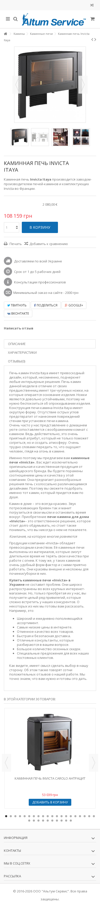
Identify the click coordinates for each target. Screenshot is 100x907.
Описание (17, 343)
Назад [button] (17, 85)
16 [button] (75, 816)
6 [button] (29, 816)
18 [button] (85, 816)
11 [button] (52, 816)
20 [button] (94, 816)
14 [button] (66, 816)
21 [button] (29, 821)
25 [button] (48, 821)
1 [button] (6, 816)
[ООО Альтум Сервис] (54, 19)
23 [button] (38, 821)
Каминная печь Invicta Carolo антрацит (50, 778)
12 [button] (57, 816)
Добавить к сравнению (48, 243)
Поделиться (46, 305)
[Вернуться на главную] (5, 34)
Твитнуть (18, 305)
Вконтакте (20, 313)
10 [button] (48, 816)
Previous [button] (6, 763)
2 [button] (11, 816)
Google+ (75, 305)
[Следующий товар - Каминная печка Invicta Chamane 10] (95, 39)
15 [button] (71, 816)
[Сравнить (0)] (92, 6)
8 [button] (38, 816)
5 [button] (25, 816)
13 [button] (62, 816)
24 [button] (43, 821)
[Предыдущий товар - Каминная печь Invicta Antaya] (92, 39)
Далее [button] (83, 85)
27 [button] (57, 821)
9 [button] (43, 816)
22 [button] (34, 821)
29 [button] (66, 821)
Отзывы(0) (16, 361)
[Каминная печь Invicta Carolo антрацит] (50, 742)
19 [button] (89, 816)
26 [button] (52, 821)
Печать (15, 243)
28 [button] (62, 821)
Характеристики (22, 352)
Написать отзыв (18, 328)
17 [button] (80, 816)
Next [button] (93, 763)
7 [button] (34, 816)
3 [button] (15, 816)
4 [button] (20, 816)
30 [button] (71, 821)
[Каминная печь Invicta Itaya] (19, 137)
